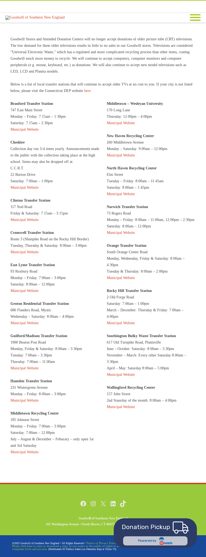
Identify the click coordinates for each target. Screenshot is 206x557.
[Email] (195, 7)
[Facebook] (163, 7)
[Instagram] (184, 7)
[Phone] (152, 7)
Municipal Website (24, 129)
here (87, 91)
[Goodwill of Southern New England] (36, 18)
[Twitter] (173, 7)
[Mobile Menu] (195, 18)
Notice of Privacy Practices (103, 543)
